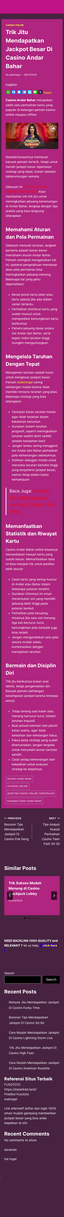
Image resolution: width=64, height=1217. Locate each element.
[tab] (25, 918)
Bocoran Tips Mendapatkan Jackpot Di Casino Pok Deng (16, 829)
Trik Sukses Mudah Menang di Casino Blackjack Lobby (25, 888)
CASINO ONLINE (15, 25)
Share (47, 92)
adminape (14, 74)
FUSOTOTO (12, 1084)
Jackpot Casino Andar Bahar (24, 800)
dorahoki (10, 1150)
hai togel (10, 1159)
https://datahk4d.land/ (20, 1089)
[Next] (54, 895)
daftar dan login (36, 1108)
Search (9, 973)
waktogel (10, 1099)
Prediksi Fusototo (16, 1094)
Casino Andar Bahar (19, 778)
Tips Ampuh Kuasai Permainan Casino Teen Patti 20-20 (51, 831)
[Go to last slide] (10, 895)
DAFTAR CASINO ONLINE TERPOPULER (30, 793)
